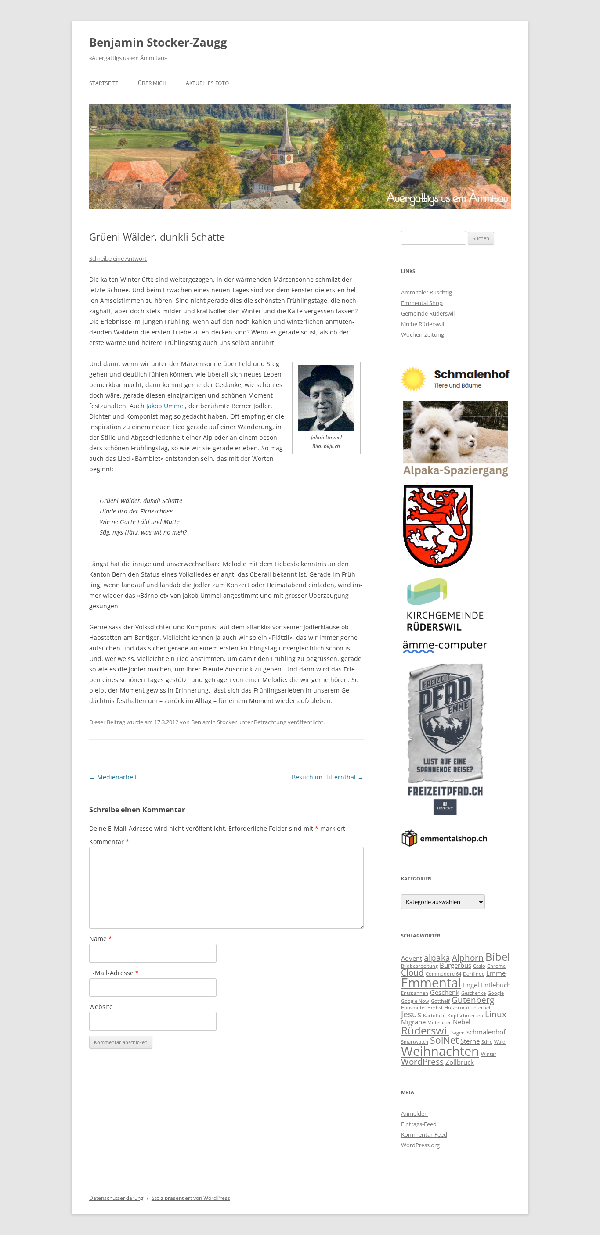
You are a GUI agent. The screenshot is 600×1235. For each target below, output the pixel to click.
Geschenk (444, 992)
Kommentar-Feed (424, 1134)
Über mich (152, 83)
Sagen (458, 1033)
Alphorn (468, 957)
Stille (486, 1042)
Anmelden (414, 1113)
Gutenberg (473, 999)
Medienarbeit (113, 777)
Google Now (415, 1001)
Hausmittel (413, 1008)
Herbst (435, 1008)
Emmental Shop (422, 303)
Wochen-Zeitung (422, 334)
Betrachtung (270, 722)
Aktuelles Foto (207, 83)
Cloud (412, 972)
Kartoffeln (434, 1015)
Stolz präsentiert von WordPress (191, 1198)
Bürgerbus (455, 965)
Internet (481, 1008)
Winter (488, 1054)
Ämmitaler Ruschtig (426, 292)
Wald (500, 1042)
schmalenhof (486, 1031)
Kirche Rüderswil (422, 324)
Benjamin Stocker (214, 722)
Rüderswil (425, 1030)
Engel (471, 984)
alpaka (437, 957)
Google (496, 993)
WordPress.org (420, 1145)
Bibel (497, 956)
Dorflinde (473, 974)
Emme (496, 973)
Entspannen (414, 993)
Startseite (104, 83)
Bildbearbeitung (419, 966)
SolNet (444, 1040)
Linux (495, 1014)
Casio (479, 966)
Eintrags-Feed (419, 1124)
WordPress (422, 1061)
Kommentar (109, 841)
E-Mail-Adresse (114, 973)
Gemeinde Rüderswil (428, 313)
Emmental (431, 982)
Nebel (461, 1021)
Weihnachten (440, 1051)
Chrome (496, 966)
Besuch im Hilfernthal (328, 777)
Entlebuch (496, 984)
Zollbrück (459, 1062)
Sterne (470, 1041)
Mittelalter (439, 1023)
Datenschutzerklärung (116, 1198)
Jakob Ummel (165, 406)
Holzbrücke (457, 1008)
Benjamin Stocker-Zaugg (158, 42)
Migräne (413, 1021)
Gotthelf (440, 1001)
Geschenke (473, 993)
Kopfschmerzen (465, 1015)
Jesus (411, 1014)
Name (100, 938)
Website (101, 1006)
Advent (411, 958)
